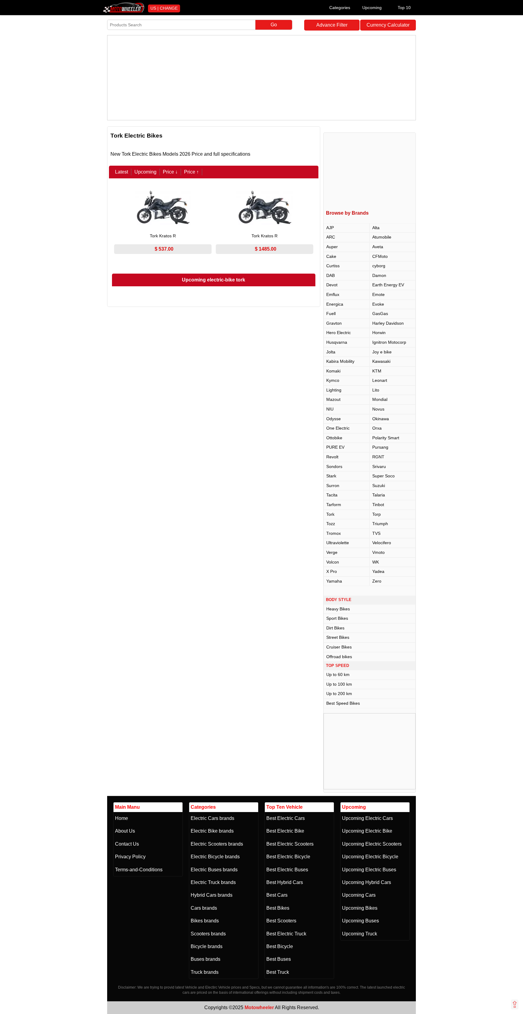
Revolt (332, 456)
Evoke (378, 304)
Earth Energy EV (388, 284)
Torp (376, 514)
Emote (378, 294)
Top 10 (404, 7)
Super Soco (383, 475)
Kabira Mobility (340, 361)
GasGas (380, 313)
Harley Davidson (388, 323)
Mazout (333, 399)
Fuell (331, 313)
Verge (331, 552)
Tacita (331, 494)
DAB (330, 275)
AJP (330, 227)
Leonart (379, 380)
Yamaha (334, 581)
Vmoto (378, 552)
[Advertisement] (261, 77)
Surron (332, 485)
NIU (330, 409)
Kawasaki (381, 361)
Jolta (330, 351)
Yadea (378, 571)
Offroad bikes (339, 656)
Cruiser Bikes (339, 647)
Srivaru (379, 466)
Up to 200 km (339, 693)
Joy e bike (382, 351)
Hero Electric (338, 332)
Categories (339, 7)
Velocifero (381, 542)
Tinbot (378, 504)
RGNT (378, 456)
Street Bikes (337, 637)
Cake (331, 256)
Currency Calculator (388, 25)
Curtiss (333, 265)
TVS (376, 533)
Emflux (332, 294)
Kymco (332, 380)
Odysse (333, 418)
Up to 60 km (338, 674)
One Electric (338, 428)
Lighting (333, 390)
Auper (332, 246)
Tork (330, 514)
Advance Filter (331, 25)
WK (375, 562)
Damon (379, 275)
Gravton (334, 323)
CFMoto (380, 256)
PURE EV (335, 447)
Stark (331, 475)
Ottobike (334, 437)
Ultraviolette (337, 542)
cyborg (378, 265)
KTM (376, 371)
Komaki (333, 371)
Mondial (379, 399)
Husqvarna (336, 342)
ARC (330, 237)
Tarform (333, 504)
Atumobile (381, 237)
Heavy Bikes (338, 608)
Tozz (330, 523)
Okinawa (380, 418)
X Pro (331, 571)
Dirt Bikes (335, 628)
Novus (378, 409)
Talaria (378, 494)
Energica (334, 304)
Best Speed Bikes (343, 703)
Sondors (334, 466)
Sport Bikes (337, 618)
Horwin (379, 332)
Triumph (380, 523)
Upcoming (372, 7)
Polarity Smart (385, 437)
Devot (331, 284)
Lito (375, 390)
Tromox (333, 533)
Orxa (377, 428)
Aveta (377, 246)
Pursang (380, 447)
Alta (376, 227)
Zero (376, 581)
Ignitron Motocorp (389, 342)
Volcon (332, 562)
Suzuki (378, 485)
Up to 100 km (339, 684)
